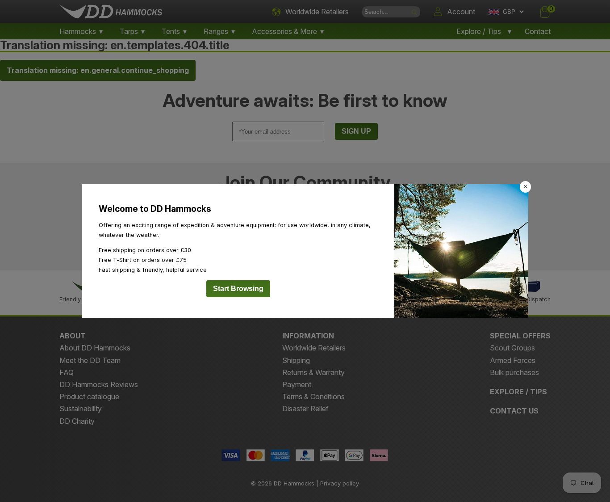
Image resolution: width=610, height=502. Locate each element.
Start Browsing (238, 288)
